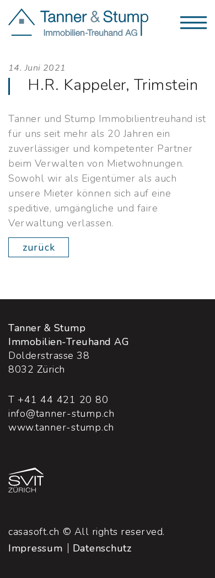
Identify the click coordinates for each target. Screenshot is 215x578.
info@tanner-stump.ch (61, 413)
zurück (39, 247)
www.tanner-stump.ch (61, 427)
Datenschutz (102, 548)
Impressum (35, 548)
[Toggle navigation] (193, 22)
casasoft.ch (34, 531)
